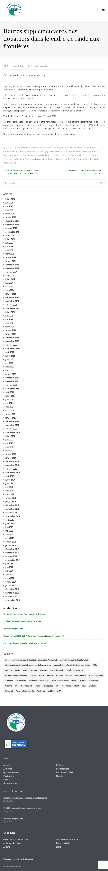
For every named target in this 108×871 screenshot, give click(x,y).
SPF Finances (78, 159)
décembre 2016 (12, 589)
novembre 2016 (12, 592)
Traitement (9, 691)
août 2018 (9, 520)
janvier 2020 (10, 458)
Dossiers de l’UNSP (64, 772)
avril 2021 (9, 406)
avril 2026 (9, 210)
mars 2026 (9, 213)
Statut (76, 686)
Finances (59, 151)
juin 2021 (9, 399)
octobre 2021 (11, 385)
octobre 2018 (11, 512)
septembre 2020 (12, 432)
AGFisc (17, 670)
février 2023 (10, 330)
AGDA (63, 148)
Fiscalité (69, 675)
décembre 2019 (12, 461)
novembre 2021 (12, 381)
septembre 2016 (12, 600)
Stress (84, 686)
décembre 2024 (12, 264)
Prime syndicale (63, 843)
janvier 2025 (10, 261)
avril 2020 (9, 447)
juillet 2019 (10, 479)
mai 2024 (9, 286)
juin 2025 (9, 242)
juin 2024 (9, 283)
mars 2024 (9, 290)
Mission (56, 155)
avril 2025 (9, 250)
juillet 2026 (10, 199)
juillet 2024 (10, 279)
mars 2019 (9, 494)
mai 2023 (9, 319)
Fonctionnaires (80, 675)
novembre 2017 (12, 552)
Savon (64, 159)
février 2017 (10, 581)
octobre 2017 (11, 556)
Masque (48, 155)
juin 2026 (9, 202)
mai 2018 (9, 530)
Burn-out (34, 670)
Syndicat (94, 159)
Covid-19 (19, 151)
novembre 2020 (12, 425)
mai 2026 (9, 206)
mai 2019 (9, 487)
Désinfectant (29, 151)
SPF (69, 159)
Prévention (19, 159)
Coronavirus (8, 151)
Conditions (90, 148)
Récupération (41, 159)
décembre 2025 (12, 221)
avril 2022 (9, 366)
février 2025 (10, 257)
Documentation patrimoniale (16, 675)
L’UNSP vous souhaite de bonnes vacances (22, 621)
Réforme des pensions (13, 628)
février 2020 (10, 454)
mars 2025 (9, 253)
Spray (87, 159)
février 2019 (10, 498)
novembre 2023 (12, 301)
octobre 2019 (11, 468)
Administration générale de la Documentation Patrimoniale (35, 660)
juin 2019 (9, 483)
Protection (29, 159)
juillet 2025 (10, 239)
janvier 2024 (10, 293)
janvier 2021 (10, 417)
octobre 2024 (11, 272)
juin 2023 (9, 315)
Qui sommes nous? (11, 772)
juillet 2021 (10, 396)
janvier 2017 (10, 585)
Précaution (8, 159)
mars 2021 (9, 410)
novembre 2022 (12, 341)
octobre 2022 (11, 345)
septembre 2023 (12, 308)
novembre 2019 (12, 465)
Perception (93, 680)
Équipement (48, 151)
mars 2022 (9, 370)
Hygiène (22, 155)
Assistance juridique (12, 843)
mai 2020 (9, 443)
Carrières (43, 670)
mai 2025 (9, 246)
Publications (8, 776)
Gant (85, 151)
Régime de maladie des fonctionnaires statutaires (25, 614)
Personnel (8, 686)
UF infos (60, 765)
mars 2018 (9, 538)
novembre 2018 (12, 509)
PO (16, 686)
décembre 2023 (12, 297)
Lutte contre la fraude (60, 680)
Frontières (77, 151)
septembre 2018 (12, 516)
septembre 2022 (12, 348)
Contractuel (78, 670)
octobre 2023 (11, 304)
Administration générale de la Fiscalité (74, 660)
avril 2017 (9, 574)
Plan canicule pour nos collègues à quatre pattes (24, 643)
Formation (9, 680)
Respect (51, 159)
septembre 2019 (12, 472)
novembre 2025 (12, 224)
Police (80, 155)
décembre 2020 (12, 421)
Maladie (40, 155)
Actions (6, 846)
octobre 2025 (11, 228)
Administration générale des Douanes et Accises (39, 148)
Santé (58, 159)
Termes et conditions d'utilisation (18, 859)
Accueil (6, 765)
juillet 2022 (10, 355)
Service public (48, 686)
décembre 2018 (12, 505)
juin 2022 (9, 359)
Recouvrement (26, 686)
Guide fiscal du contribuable (15, 839)
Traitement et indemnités (25, 691)
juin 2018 (9, 527)
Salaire (37, 686)
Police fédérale (90, 155)
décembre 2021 (12, 377)
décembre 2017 (12, 549)
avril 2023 (9, 323)
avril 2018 (9, 534)
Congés (68, 670)
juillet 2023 (10, 312)
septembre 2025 (12, 232)
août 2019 (9, 476)
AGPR (25, 670)
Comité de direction (76, 148)
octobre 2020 (11, 428)
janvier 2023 (10, 334)
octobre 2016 (11, 596)
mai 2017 (9, 571)
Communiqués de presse (67, 839)
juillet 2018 (10, 523)
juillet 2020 (10, 436)
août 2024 (9, 275)
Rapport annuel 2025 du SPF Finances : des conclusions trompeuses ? (33, 636)
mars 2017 (9, 578)
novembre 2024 (12, 268)
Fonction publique (96, 675)
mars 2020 (9, 450)
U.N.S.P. (6, 163)
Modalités (65, 155)
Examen (50, 675)
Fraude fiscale (21, 680)
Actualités (7, 768)
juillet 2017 (10, 563)
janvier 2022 (10, 374)
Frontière (68, 151)
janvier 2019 (10, 501)
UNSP (13, 163)
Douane (39, 151)
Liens (58, 846)
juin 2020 (9, 439)
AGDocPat (8, 670)
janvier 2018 (10, 545)
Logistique (32, 155)
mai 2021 (9, 403)
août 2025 (9, 235)
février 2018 (10, 541)
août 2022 (9, 352)
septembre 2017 (12, 560)
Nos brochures (62, 768)
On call (73, 155)
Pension (83, 680)
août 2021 (9, 392)
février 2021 (10, 414)
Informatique (44, 680)
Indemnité (33, 680)
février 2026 (10, 217)
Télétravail (41, 691)
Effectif (41, 675)
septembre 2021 (12, 388)
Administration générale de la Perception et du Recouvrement (28, 665)
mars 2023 (9, 326)
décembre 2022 (12, 337)
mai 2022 (9, 363)
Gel (89, 151)
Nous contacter (10, 783)
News (8, 148)
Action (7, 660)
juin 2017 (9, 567)
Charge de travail (56, 670)
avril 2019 (9, 490)
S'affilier (6, 779)
